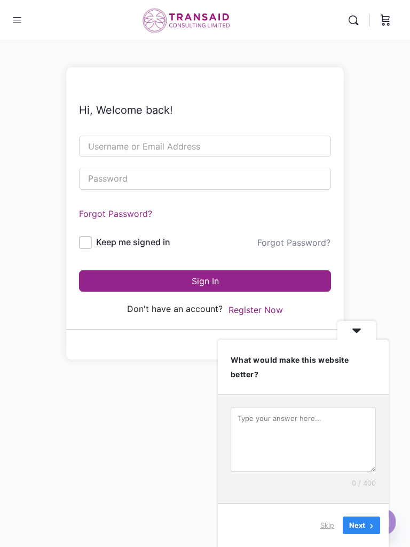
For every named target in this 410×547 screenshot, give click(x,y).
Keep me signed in (133, 242)
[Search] (356, 20)
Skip (327, 525)
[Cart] (385, 20)
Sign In (205, 281)
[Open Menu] (17, 19)
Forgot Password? (115, 213)
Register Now (255, 309)
